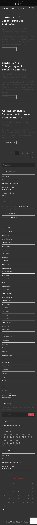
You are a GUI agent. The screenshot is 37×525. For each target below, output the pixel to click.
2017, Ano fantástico (21, 206)
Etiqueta (4, 348)
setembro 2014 (6, 322)
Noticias (24, 32)
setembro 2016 (6, 300)
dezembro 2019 (7, 232)
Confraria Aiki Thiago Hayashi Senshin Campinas (14, 66)
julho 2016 (5, 308)
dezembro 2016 (7, 293)
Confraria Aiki (8, 32)
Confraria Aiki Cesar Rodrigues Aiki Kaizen (12, 21)
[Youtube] (11, 443)
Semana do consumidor (9, 180)
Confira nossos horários (26, 2)
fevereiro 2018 (6, 268)
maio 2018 (5, 257)
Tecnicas (4, 373)
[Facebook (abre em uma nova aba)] (16, 4)
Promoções (5, 362)
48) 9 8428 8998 (12, 2)
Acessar (4, 391)
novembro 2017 (7, 275)
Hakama (12, 213)
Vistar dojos (5, 176)
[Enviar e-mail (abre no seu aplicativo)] (20, 4)
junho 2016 (5, 311)
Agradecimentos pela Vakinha (11, 183)
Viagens (4, 377)
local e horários (7, 355)
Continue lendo (10, 49)
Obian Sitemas (26, 523)
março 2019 (5, 235)
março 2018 (5, 264)
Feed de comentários (9, 395)
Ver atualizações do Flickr (12, 425)
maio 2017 (5, 282)
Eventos (17, 32)
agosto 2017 (5, 279)
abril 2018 (5, 261)
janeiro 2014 (5, 329)
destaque (5, 344)
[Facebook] (11, 437)
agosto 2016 (5, 304)
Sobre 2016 (13, 210)
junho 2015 (5, 315)
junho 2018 (5, 253)
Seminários (5, 369)
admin (6, 29)
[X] (5, 437)
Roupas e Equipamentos (10, 366)
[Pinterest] (29, 437)
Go (31, 414)
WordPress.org (6, 397)
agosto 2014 (5, 326)
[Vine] (5, 443)
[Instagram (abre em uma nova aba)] (18, 4)
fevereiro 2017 (6, 286)
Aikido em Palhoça (13, 8)
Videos (4, 380)
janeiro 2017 (5, 290)
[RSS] (17, 443)
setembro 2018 (6, 242)
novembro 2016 (7, 297)
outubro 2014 (6, 319)
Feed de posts (6, 393)
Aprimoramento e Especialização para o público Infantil (16, 114)
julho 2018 (5, 250)
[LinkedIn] (23, 437)
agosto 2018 (6, 246)
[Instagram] (17, 437)
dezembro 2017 (7, 271)
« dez (3, 509)
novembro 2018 (7, 239)
